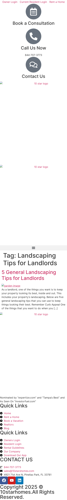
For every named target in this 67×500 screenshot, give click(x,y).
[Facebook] (4, 480)
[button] (33, 247)
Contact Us (33, 76)
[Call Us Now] (33, 36)
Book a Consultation (34, 23)
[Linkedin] (19, 480)
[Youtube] (12, 480)
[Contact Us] (33, 65)
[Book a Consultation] (33, 11)
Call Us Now (33, 48)
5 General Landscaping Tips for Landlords (29, 275)
